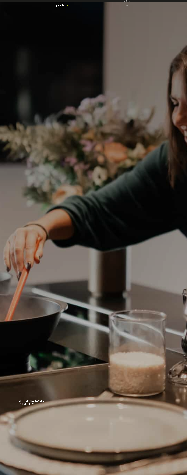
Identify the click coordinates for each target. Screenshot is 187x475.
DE (128, 1)
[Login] (124, 1)
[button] (184, 239)
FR (130, 1)
